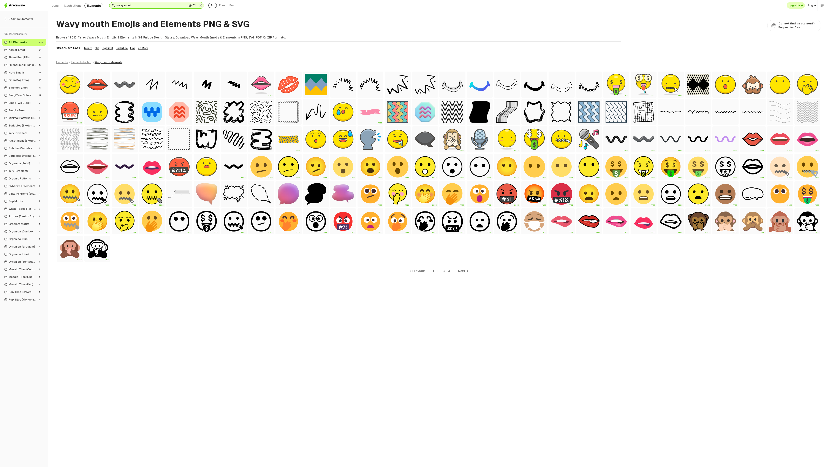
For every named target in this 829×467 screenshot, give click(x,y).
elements (94, 5)
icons (55, 5)
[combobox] (150, 5)
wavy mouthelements (108, 62)
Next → (463, 271)
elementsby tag (81, 62)
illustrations (73, 5)
